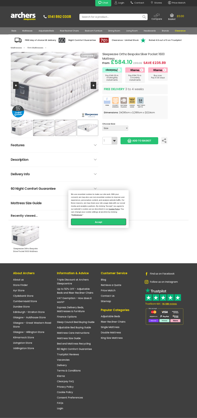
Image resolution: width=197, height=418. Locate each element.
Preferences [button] (77, 215)
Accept (98, 222)
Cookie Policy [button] (114, 209)
